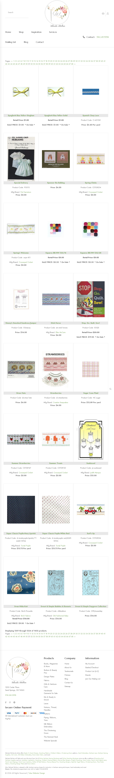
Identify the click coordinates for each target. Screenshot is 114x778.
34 (87, 61)
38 (97, 61)
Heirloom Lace (93, 753)
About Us (68, 667)
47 (19, 64)
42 (6, 64)
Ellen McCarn (61, 332)
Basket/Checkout (91, 667)
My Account (89, 663)
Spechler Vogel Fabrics (78, 762)
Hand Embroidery (83, 753)
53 (34, 64)
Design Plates (49, 676)
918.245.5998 (103, 37)
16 (42, 61)
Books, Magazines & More (51, 665)
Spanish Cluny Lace (91, 115)
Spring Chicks (91, 183)
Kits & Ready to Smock (50, 698)
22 (56, 61)
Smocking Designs (65, 762)
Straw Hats (21, 393)
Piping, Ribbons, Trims (50, 718)
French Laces (86, 760)
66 (67, 64)
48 (21, 64)
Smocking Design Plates (17, 764)
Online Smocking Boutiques (70, 758)
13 (35, 61)
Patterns (47, 713)
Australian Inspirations (28, 760)
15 (39, 61)
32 (82, 61)
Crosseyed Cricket (95, 192)
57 (44, 64)
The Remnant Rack (51, 737)
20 (51, 61)
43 (9, 64)
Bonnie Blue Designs (64, 760)
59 (49, 64)
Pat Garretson (25, 192)
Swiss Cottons (31, 764)
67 (70, 64)
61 (54, 64)
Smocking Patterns (44, 753)
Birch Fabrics (26, 616)
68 (72, 64)
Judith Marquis (95, 472)
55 (39, 64)
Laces (46, 703)
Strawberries (55, 393)
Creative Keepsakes (60, 402)
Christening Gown (67, 753)
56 (42, 64)
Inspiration (36, 32)
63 (60, 64)
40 (102, 61)
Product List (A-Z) (92, 671)
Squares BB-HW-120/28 (90, 253)
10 (28, 61)
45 (14, 64)
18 (46, 61)
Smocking (38, 760)
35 (89, 61)
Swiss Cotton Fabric (38, 755)
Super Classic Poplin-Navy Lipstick (21, 533)
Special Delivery (21, 183)
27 (69, 61)
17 (44, 61)
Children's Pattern (56, 753)
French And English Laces (99, 760)
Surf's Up (91, 533)
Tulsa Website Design (36, 773)
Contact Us (69, 682)
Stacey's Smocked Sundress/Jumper (21, 323)
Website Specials (50, 740)
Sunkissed (91, 463)
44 (11, 64)
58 (47, 64)
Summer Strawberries (21, 463)
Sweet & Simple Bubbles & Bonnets (56, 606)
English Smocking (76, 760)
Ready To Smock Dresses (31, 753)
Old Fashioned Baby (60, 616)
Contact (40, 42)
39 (99, 61)
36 (92, 61)
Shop (21, 32)
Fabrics (46, 680)
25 (64, 61)
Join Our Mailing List (92, 679)
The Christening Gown (50, 731)
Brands (88, 675)
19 (49, 61)
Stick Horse (56, 323)
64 (62, 64)
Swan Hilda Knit (21, 606)
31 (79, 61)
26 (66, 61)
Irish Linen (14, 755)
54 (37, 64)
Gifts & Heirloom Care (50, 685)
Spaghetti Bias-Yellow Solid (55, 115)
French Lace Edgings (11, 762)
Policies (67, 675)
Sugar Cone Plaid (90, 393)
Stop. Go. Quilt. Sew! (91, 323)
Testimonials (69, 671)
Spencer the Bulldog (56, 183)
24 (61, 61)
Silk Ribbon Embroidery (48, 725)
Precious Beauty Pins (53, 762)
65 (65, 64)
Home (8, 32)
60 (52, 64)
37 (94, 61)
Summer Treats (55, 463)
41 (104, 61)
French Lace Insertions (25, 762)
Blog (26, 42)
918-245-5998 (10, 695)
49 (24, 64)
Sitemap (67, 686)
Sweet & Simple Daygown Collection (90, 606)
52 (32, 64)
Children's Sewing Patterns (49, 760)
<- (12, 61)
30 (77, 61)
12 (32, 61)
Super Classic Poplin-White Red (55, 533)
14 (37, 61)
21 (54, 61)
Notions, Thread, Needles (50, 708)
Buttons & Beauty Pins (50, 671)
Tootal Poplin (26, 545)
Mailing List (10, 42)
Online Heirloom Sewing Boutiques (49, 758)
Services (53, 32)
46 (16, 64)
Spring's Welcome (21, 253)
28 (71, 61)
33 (84, 61)
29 (74, 61)
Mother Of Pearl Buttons (39, 762)
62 (57, 64)
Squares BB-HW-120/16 (56, 253)
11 (30, 61)
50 (27, 64)
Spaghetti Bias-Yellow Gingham (21, 115)
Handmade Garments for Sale (51, 692)
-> (74, 64)
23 (59, 61)
